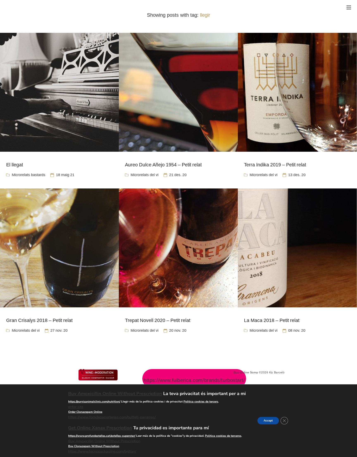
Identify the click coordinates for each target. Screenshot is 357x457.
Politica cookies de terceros (223, 436)
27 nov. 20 (59, 330)
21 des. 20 (178, 175)
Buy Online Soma (246, 372)
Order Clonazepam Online (85, 412)
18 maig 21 (65, 175)
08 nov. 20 (296, 330)
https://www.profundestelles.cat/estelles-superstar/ (101, 436)
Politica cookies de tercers (200, 402)
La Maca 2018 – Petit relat (271, 320)
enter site (75, 406)
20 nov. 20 (177, 330)
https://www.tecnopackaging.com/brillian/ (102, 451)
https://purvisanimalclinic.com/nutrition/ (94, 402)
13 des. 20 (297, 175)
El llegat (14, 164)
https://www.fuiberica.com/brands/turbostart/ (194, 380)
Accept (268, 421)
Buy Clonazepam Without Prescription (93, 446)
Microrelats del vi (144, 175)
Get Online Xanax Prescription (100, 428)
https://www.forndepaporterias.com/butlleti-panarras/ (112, 417)
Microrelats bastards (28, 175)
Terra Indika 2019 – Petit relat (275, 164)
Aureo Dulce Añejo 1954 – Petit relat (163, 164)
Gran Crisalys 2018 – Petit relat (39, 320)
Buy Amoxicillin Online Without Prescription (115, 394)
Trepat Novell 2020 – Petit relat (157, 320)
